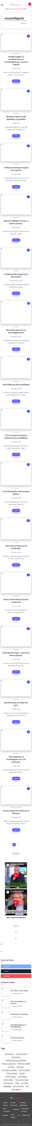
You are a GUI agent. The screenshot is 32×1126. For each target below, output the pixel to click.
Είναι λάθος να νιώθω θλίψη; (19, 991)
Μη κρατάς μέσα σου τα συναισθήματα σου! (16, 331)
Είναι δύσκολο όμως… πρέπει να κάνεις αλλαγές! (16, 654)
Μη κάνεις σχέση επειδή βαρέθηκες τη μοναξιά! (16, 117)
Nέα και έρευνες (16, 53)
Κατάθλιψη (16, 381)
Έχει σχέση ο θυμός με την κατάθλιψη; (16, 547)
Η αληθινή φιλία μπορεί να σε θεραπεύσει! (16, 275)
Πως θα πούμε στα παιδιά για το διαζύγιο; (16, 812)
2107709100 (23, 9)
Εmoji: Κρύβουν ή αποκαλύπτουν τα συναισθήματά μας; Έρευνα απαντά (16, 60)
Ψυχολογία (16, 113)
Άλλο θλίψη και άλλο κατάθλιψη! (16, 384)
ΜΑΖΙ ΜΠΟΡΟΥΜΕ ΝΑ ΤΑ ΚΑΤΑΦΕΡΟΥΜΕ (18, 1026)
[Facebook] (16, 966)
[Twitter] (16, 971)
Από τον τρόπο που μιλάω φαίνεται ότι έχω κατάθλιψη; (16, 436)
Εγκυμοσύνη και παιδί (15, 807)
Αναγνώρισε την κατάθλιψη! (19, 1014)
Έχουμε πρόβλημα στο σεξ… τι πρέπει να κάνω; (16, 222)
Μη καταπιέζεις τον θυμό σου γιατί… (16, 703)
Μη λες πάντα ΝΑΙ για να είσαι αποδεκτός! (16, 600)
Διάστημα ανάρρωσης (17, 1038)
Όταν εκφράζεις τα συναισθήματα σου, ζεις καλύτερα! (16, 759)
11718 (15, 9)
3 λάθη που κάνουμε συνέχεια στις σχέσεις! (16, 168)
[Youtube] (16, 976)
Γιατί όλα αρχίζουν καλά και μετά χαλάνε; (16, 492)
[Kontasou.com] (16, 5)
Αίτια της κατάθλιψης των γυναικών (18, 1002)
